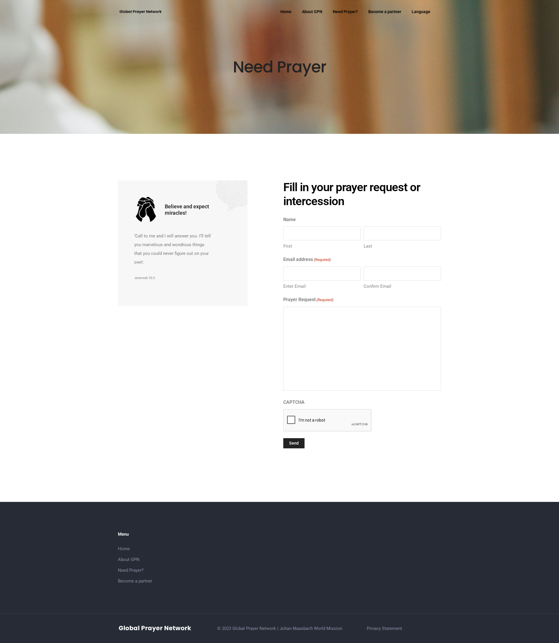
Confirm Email (377, 286)
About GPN (312, 11)
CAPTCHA (294, 402)
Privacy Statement (384, 628)
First (287, 246)
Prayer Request (308, 299)
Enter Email (294, 286)
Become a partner (384, 11)
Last (368, 246)
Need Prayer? (345, 11)
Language (421, 11)
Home (285, 11)
